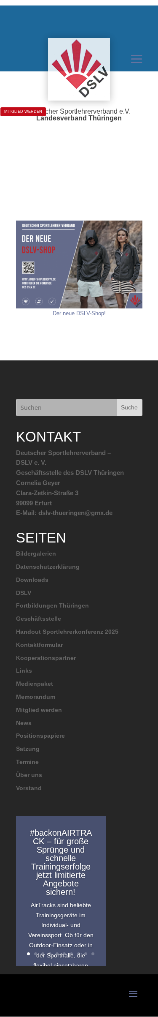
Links (24, 670)
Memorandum (35, 696)
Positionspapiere (40, 735)
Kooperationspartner (46, 657)
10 (92, 953)
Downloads (32, 579)
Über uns (29, 775)
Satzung (28, 748)
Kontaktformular (39, 644)
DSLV (23, 592)
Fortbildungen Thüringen (52, 605)
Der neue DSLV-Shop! (79, 313)
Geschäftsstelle (38, 618)
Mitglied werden (39, 709)
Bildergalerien (36, 553)
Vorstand (29, 788)
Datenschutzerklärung (48, 566)
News (24, 723)
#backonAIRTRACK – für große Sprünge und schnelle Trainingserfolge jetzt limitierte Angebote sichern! (61, 862)
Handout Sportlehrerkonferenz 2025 (67, 631)
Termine (27, 761)
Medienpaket (34, 683)
